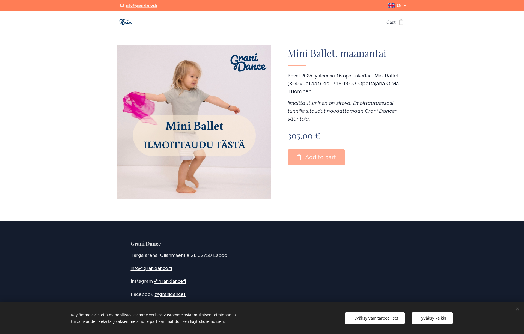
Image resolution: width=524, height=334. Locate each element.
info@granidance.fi (141, 5)
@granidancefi (170, 281)
